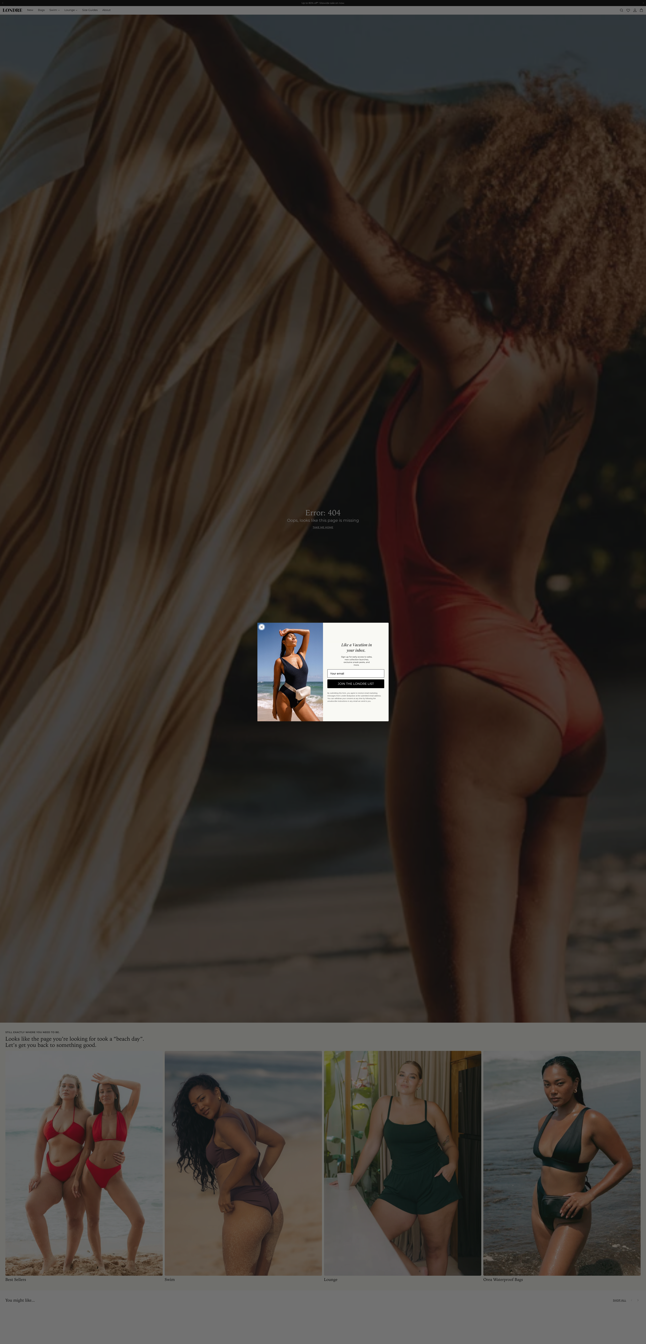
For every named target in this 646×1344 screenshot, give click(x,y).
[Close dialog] (262, 627)
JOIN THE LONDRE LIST (356, 684)
